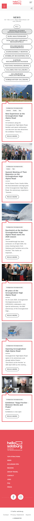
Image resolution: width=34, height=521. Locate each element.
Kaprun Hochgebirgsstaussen (17, 60)
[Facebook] (13, 497)
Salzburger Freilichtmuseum (17, 74)
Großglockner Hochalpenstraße (17, 31)
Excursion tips (13, 464)
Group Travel (12, 472)
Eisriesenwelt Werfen (17, 51)
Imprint (28, 515)
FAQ (8, 483)
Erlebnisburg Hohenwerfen (17, 46)
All (17, 26)
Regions (10, 468)
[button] (4, 6)
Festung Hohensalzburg (17, 65)
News (9, 460)
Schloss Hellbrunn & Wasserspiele (16, 41)
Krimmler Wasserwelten (17, 56)
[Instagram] (20, 497)
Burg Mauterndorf (17, 36)
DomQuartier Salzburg (17, 79)
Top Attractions (13, 456)
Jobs (9, 479)
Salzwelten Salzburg (17, 70)
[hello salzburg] (17, 3)
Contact (10, 475)
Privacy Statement (17, 515)
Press (9, 487)
